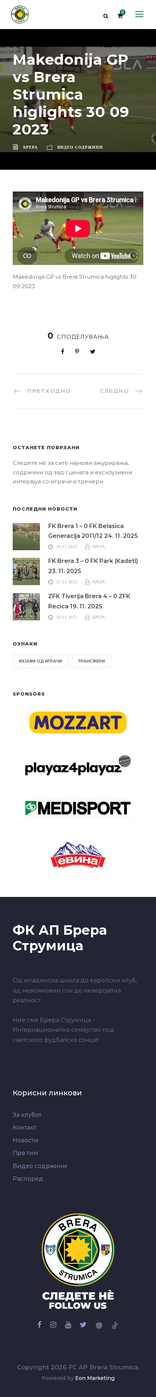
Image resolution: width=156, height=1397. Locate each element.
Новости (25, 1140)
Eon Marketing (95, 1378)
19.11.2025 (67, 617)
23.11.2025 (67, 582)
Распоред (28, 1178)
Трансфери (91, 661)
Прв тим (25, 1153)
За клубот (27, 1114)
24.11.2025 (67, 546)
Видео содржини (80, 147)
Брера (30, 147)
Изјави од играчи (40, 661)
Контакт (24, 1127)
